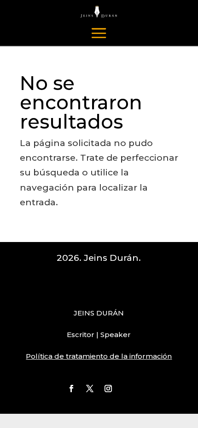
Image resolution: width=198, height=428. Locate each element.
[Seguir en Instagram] (108, 388)
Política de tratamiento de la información (99, 356)
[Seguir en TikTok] (126, 388)
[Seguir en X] (89, 388)
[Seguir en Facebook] (71, 388)
